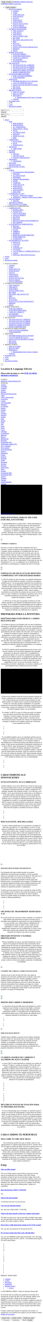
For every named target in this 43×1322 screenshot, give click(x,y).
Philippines (4, 453)
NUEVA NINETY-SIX (20, 36)
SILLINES (16, 217)
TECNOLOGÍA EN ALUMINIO (23, 67)
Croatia (3, 401)
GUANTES (16, 249)
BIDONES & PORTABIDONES (23, 235)
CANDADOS (17, 239)
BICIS (7, 120)
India (2, 419)
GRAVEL (12, 152)
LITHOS (16, 11)
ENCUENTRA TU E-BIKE (18, 204)
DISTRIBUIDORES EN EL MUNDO (25, 81)
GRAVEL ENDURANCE (21, 158)
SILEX (15, 51)
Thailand (3, 478)
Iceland (3, 417)
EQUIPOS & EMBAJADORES (19, 74)
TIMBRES (16, 231)
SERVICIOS (13, 79)
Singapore (4, 462)
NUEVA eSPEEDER (19, 27)
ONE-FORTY (17, 34)
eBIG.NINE (17, 192)
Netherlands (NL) (6, 442)
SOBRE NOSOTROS (16, 52)
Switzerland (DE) (6, 473)
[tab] (21, 1169)
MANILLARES (18, 210)
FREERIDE (17, 177)
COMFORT (17, 183)
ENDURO (16, 134)
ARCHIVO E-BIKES (16, 203)
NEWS (7, 257)
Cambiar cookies (16, 1318)
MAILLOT (16, 242)
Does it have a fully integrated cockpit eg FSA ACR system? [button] (21, 1225)
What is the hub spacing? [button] (9, 1198)
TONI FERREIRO (19, 78)
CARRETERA (14, 140)
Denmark (4, 404)
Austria (3, 390)
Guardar (30, 1320)
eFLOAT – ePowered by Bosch (23, 195)
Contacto (7, 1279)
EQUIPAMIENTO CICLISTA (19, 240)
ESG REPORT (17, 60)
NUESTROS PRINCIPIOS (21, 56)
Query (3, 110)
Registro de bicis (10, 1286)
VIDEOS (16, 99)
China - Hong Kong (7, 397)
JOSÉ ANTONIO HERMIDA (22, 76)
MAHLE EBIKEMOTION (21, 72)
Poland (3, 455)
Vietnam (3, 484)
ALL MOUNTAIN (19, 132)
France (3, 412)
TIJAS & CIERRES (19, 215)
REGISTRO (17, 88)
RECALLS (16, 87)
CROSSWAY (17, 161)
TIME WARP (17, 149)
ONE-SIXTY (17, 33)
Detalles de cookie (28, 1318)
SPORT (15, 181)
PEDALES (16, 219)
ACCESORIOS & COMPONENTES (21, 224)
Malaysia (3, 435)
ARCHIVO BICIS (15, 165)
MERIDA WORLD (15, 90)
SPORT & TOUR (18, 136)
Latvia (3, 430)
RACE (15, 143)
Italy (2, 424)
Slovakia (3, 464)
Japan (2, 426)
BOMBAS (16, 233)
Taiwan (3, 476)
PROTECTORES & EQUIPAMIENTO (25, 221)
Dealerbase (8, 1284)
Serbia (3, 460)
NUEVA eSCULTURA (20, 24)
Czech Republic (6, 403)
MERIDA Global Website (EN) (11, 381)
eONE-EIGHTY (18, 16)
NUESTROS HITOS (19, 61)
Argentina (4, 386)
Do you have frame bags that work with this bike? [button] (18, 1233)
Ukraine (3, 480)
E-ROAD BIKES (14, 199)
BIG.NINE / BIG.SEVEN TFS (23, 40)
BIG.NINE (16, 38)
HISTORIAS (17, 96)
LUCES (15, 230)
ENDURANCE (18, 145)
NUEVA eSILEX (18, 25)
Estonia (3, 408)
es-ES (6, 357)
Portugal (3, 457)
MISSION (16, 49)
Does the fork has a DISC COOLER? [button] (13, 1190)
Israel (2, 422)
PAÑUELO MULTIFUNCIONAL (24, 255)
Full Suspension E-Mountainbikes (23, 172)
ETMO (15, 13)
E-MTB (11, 170)
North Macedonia (6, 449)
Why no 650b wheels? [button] (8, 1169)
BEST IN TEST (18, 94)
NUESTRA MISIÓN (19, 54)
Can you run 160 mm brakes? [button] (11, 1205)
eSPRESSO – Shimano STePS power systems (27, 197)
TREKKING (13, 159)
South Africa (5, 467)
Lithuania (4, 431)
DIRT (14, 42)
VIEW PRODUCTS (7, 513)
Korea (3, 428)
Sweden (3, 471)
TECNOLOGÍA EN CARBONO (23, 65)
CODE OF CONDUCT (20, 58)
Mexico (3, 437)
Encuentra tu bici (14, 101)
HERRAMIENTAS (19, 237)
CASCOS (16, 246)
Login (11, 105)
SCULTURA (17, 45)
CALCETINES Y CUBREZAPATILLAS (26, 251)
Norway (3, 451)
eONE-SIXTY (17, 20)
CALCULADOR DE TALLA (22, 83)
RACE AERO (17, 141)
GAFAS (15, 253)
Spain (2, 469)
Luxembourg (5, 433)
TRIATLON (13, 147)
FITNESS (12, 150)
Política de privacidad (7, 1314)
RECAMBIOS (17, 222)
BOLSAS (16, 226)
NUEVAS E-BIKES (15, 9)
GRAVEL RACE (18, 156)
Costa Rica (4, 399)
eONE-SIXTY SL (18, 15)
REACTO (16, 43)
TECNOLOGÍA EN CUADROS (23, 69)
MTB (10, 122)
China (3, 395)
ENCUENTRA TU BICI (17, 167)
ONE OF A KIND (19, 92)
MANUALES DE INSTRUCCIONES (25, 85)
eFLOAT (16, 18)
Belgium (3, 392)
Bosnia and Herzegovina (8, 394)
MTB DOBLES (18, 123)
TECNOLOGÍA (14, 63)
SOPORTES (17, 228)
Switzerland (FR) (6, 475)
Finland (3, 410)
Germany (4, 413)
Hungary (3, 415)
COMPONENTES (15, 208)
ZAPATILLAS (17, 248)
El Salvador (4, 406)
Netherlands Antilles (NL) (9, 444)
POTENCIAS (17, 212)
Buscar (4, 112)
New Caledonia (6, 446)
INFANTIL (12, 163)
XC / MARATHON (19, 127)
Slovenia (3, 466)
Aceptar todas (6, 1318)
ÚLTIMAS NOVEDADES (17, 29)
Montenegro (4, 439)
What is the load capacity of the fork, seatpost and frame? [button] (20, 1213)
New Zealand (5, 448)
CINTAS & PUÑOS (19, 213)
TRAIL (15, 131)
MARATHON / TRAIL (20, 129)
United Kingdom (6, 482)
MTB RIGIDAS (18, 125)
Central (7, 1281)
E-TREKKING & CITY (16, 194)
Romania (3, 458)
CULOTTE (16, 244)
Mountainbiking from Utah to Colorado (29, 97)
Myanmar (4, 440)
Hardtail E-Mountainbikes (21, 179)
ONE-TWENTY (18, 31)
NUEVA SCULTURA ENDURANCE (25, 47)
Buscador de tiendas (15, 106)
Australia (3, 388)
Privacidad (8, 1282)
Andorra (3, 385)
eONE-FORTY (18, 22)
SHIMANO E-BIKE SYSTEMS (23, 70)
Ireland (3, 421)
